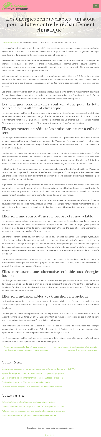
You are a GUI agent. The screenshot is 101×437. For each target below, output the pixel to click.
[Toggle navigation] (96, 6)
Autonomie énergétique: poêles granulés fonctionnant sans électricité (33, 411)
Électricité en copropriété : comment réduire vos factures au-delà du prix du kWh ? (39, 369)
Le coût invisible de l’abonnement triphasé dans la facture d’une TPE (32, 377)
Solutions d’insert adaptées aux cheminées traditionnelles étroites (32, 386)
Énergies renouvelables (11, 43)
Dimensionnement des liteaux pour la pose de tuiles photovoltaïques (33, 406)
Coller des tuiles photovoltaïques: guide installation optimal (28, 402)
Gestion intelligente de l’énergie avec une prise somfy (26, 382)
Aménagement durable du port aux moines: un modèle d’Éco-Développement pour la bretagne (26, 349)
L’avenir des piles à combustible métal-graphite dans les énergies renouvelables (75, 349)
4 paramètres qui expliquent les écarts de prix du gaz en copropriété (33, 373)
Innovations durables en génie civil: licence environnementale (29, 415)
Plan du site (50, 435)
